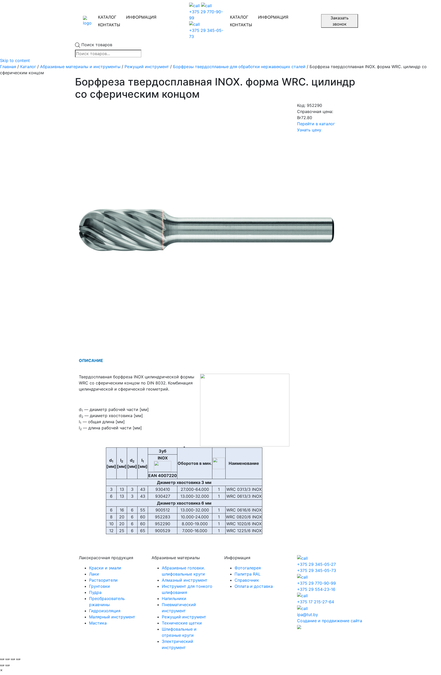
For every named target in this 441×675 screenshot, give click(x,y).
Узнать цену (309, 129)
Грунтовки (99, 586)
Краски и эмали (105, 567)
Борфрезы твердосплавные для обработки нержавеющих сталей (239, 66)
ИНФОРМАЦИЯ (141, 17)
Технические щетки (182, 623)
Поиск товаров (96, 44)
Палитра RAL (248, 574)
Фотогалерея (248, 567)
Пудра (95, 592)
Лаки (94, 574)
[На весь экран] (13, 659)
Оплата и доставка (254, 586)
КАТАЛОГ (107, 17)
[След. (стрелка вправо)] (7, 665)
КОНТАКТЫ (109, 24)
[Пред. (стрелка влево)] (2, 665)
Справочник (247, 580)
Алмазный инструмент (184, 580)
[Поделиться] (7, 659)
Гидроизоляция (104, 610)
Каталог (28, 66)
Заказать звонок (339, 21)
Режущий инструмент (147, 66)
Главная (8, 66)
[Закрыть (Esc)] (2, 659)
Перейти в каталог (316, 123)
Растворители (103, 580)
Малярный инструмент (112, 616)
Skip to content (15, 60)
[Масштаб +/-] (18, 659)
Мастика (98, 623)
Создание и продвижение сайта (329, 620)
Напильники (174, 598)
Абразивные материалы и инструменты (80, 66)
